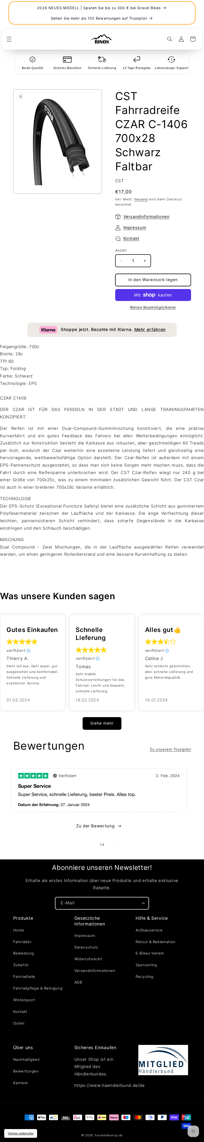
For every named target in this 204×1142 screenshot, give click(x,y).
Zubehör (21, 965)
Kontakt (131, 238)
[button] (9, 39)
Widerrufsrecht (88, 959)
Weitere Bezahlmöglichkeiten (153, 307)
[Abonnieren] (143, 903)
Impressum (134, 227)
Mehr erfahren (150, 329)
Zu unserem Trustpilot (170, 749)
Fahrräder (22, 942)
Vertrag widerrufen (21, 1133)
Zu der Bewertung (95, 825)
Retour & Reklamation (155, 942)
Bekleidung (23, 953)
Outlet (19, 1023)
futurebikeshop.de (109, 1135)
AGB (78, 982)
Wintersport (24, 1000)
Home (18, 930)
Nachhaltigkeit (26, 1059)
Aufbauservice (149, 930)
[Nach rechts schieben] (113, 845)
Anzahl (121, 250)
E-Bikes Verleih (150, 953)
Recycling (144, 976)
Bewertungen (26, 1071)
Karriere (20, 1083)
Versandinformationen (146, 216)
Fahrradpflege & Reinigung (38, 988)
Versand (141, 199)
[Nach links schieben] (90, 845)
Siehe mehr (102, 723)
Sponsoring (146, 965)
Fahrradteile (24, 976)
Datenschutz (86, 947)
